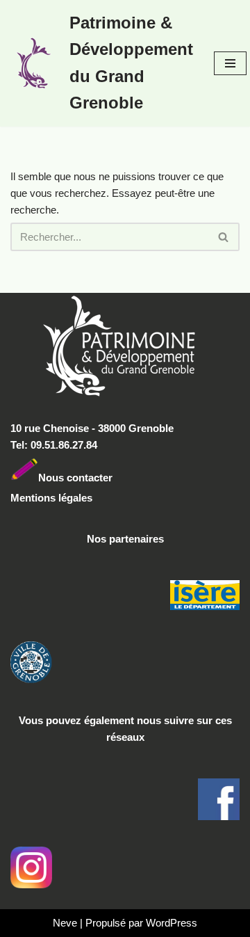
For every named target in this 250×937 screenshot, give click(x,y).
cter (103, 477)
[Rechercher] (224, 237)
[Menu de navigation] (230, 63)
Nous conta (66, 477)
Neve (65, 923)
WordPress (171, 923)
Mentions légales (51, 498)
